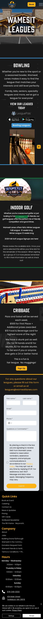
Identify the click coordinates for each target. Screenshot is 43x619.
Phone (10, 419)
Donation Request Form (12, 545)
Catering (5, 503)
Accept (31, 616)
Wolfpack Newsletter (10, 520)
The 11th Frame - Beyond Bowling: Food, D (13, 523)
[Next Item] (39, 147)
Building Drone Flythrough (12, 538)
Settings (11, 616)
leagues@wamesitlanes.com (21, 389)
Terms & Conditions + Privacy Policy (12, 552)
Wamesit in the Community (12, 542)
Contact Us (6, 507)
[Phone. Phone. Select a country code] (10, 423)
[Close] (40, 605)
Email (9, 409)
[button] (32, 4)
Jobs (4, 535)
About (4, 532)
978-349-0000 (13, 591)
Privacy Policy (17, 610)
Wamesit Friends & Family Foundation (12, 548)
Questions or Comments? (17, 429)
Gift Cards (6, 517)
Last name (27, 399)
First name (11, 399)
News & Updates (9, 510)
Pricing (4, 513)
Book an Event (8, 500)
